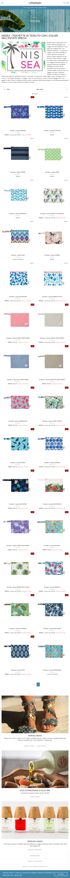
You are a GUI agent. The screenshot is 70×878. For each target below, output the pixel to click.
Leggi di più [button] (18, 875)
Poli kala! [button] (61, 874)
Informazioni (35, 855)
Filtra (8, 89)
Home (34, 17)
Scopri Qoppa (35, 797)
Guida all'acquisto (35, 861)
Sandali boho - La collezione (35, 746)
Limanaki (35, 3)
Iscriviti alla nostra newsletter (35, 866)
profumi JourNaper (35, 849)
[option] (35, 7)
